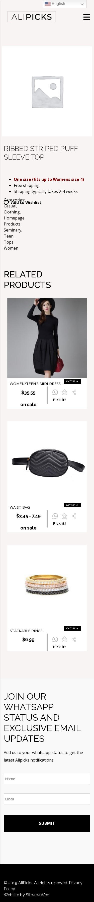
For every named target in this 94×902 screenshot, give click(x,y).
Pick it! (59, 399)
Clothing (12, 212)
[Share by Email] (64, 395)
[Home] (31, 16)
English (58, 4)
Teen (9, 236)
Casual (10, 206)
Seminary (12, 230)
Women (11, 248)
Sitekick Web (37, 894)
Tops (9, 242)
